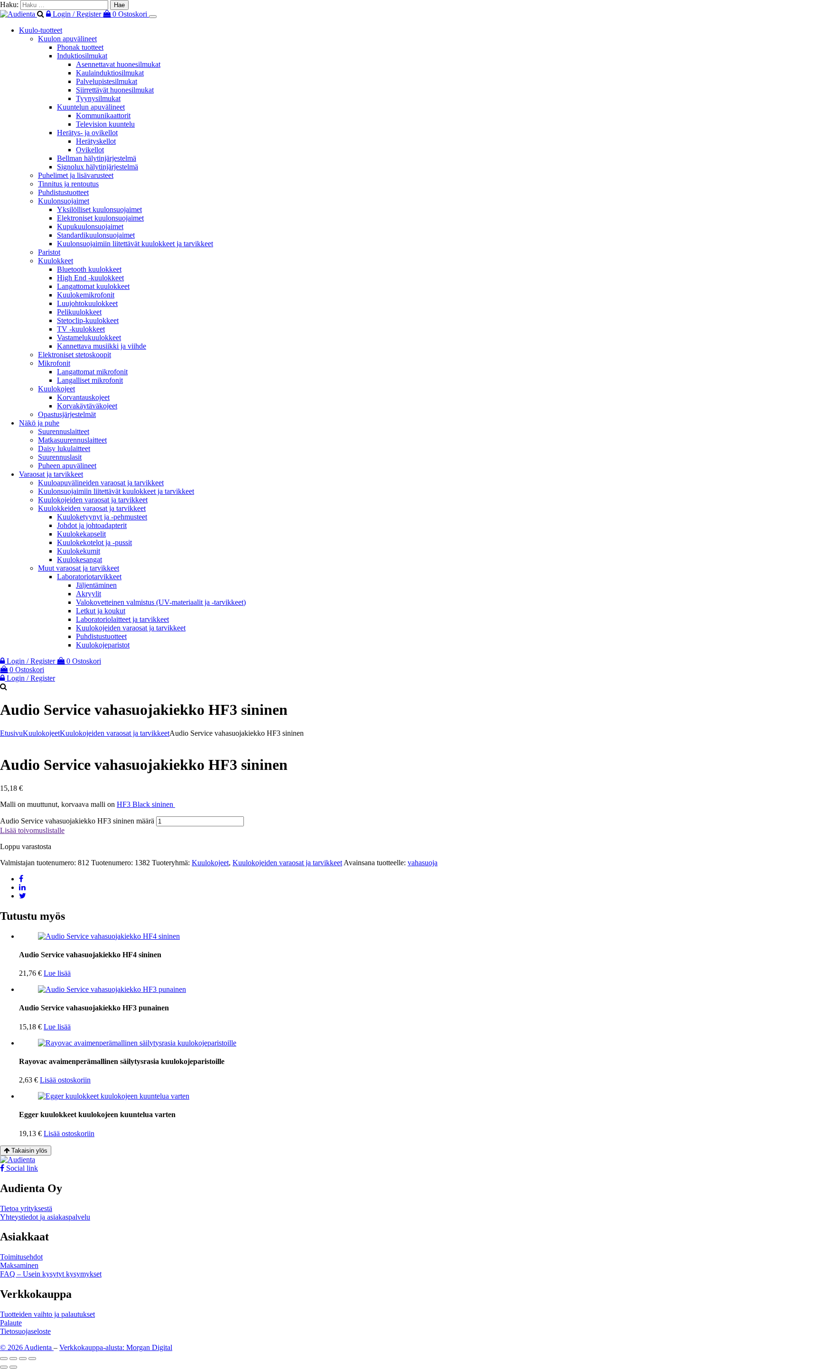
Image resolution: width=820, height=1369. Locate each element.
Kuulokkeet (55, 261)
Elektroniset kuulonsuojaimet (100, 218)
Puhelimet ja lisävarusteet (75, 175)
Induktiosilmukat (82, 56)
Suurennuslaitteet (63, 431)
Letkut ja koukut (100, 611)
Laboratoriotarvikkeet (89, 577)
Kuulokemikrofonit (85, 295)
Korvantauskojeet (83, 397)
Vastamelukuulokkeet (89, 337)
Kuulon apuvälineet (67, 39)
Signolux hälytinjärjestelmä (97, 167)
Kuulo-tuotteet (40, 30)
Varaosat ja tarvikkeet (51, 474)
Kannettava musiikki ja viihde (101, 346)
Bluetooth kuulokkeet (89, 269)
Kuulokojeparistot (103, 645)
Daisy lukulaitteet (64, 448)
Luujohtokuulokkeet (87, 303)
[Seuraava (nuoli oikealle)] (13, 1367)
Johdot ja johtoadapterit (92, 525)
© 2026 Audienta (27, 1347)
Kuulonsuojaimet (63, 201)
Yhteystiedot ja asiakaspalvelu (45, 1217)
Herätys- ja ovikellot (87, 133)
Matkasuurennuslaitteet (72, 440)
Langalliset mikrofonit (90, 380)
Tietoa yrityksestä (26, 1208)
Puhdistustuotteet (63, 192)
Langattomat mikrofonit (92, 372)
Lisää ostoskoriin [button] (65, 1080)
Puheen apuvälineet (67, 466)
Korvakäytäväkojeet (87, 406)
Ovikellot (90, 150)
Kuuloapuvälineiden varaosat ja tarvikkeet (101, 483)
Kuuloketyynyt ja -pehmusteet (102, 517)
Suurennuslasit (60, 457)
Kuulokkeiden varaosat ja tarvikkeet (92, 508)
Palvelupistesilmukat (106, 81)
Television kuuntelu (105, 124)
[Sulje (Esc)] (32, 1358)
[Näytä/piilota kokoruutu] (13, 1358)
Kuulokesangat (79, 559)
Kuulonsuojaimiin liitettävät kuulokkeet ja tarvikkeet (135, 244)
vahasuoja (423, 863)
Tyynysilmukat (98, 98)
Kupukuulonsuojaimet (90, 226)
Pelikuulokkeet (79, 312)
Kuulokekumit (78, 551)
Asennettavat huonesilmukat (118, 64)
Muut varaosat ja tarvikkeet (78, 568)
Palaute (11, 1323)
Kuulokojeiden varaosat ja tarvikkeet (93, 500)
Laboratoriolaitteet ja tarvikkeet (122, 619)
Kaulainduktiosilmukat (110, 73)
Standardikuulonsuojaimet (96, 235)
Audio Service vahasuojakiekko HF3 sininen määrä (77, 821)
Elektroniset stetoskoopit (74, 355)
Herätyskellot (96, 141)
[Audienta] (18, 14)
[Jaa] (23, 1358)
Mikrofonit (54, 363)
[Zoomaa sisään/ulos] (4, 1358)
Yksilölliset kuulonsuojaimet (99, 209)
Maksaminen (19, 1265)
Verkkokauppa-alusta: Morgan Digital (115, 1347)
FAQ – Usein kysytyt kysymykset (51, 1274)
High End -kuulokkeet (90, 278)
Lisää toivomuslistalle (32, 830)
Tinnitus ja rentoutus (68, 184)
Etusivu (11, 733)
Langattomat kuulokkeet (93, 286)
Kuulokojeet (56, 389)
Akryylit (88, 594)
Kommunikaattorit (103, 115)
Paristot (49, 252)
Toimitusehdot (21, 1257)
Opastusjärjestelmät (67, 414)
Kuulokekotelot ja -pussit (94, 542)
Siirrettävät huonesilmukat (115, 90)
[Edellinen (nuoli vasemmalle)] (4, 1367)
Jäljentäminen (96, 585)
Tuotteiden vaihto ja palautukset (47, 1314)
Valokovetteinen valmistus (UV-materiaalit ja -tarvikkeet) (161, 602)
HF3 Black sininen (146, 804)
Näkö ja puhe (39, 423)
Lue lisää (57, 973)
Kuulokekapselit (81, 534)
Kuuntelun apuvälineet (91, 107)
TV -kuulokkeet (81, 329)
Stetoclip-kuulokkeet (88, 320)
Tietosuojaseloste (25, 1331)
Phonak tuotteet (80, 47)
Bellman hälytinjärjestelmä (96, 158)
